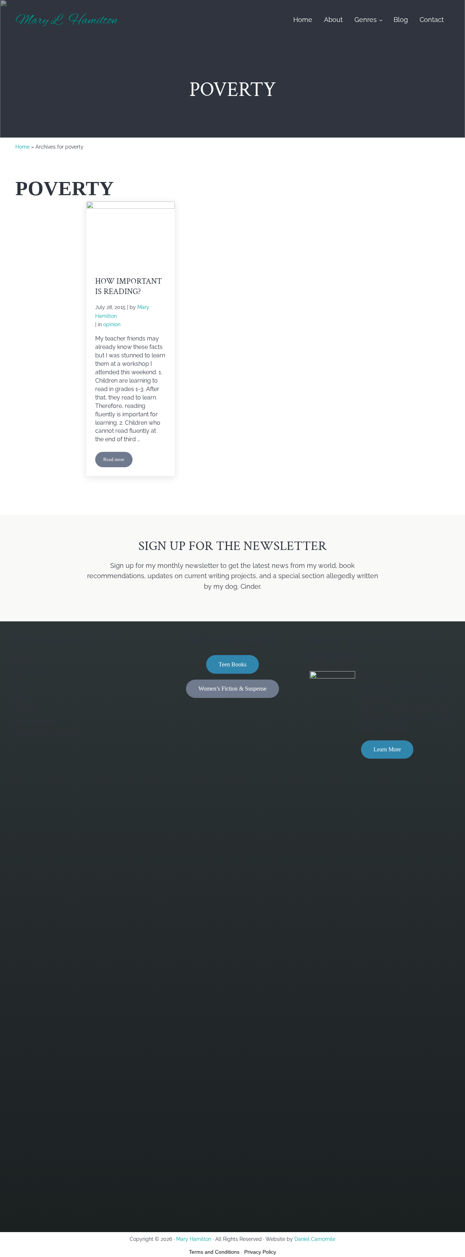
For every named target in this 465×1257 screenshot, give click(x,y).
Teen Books (232, 664)
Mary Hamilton (193, 1239)
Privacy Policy (260, 1252)
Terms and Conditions (214, 1252)
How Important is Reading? (128, 286)
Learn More (387, 749)
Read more (118, 461)
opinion (111, 324)
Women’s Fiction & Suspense (232, 688)
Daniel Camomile (314, 1239)
